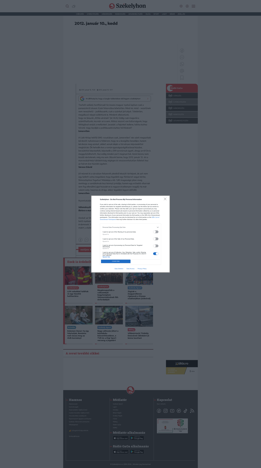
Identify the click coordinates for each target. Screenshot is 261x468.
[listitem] (130, 227)
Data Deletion (119, 268)
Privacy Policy (142, 268)
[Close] (166, 200)
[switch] (155, 231)
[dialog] (130, 234)
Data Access (130, 268)
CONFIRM (116, 261)
